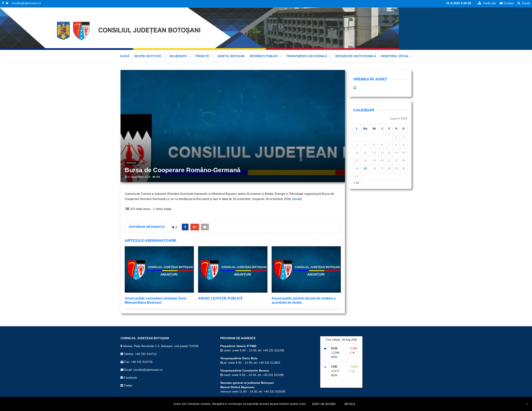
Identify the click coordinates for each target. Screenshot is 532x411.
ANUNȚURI (131, 163)
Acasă (124, 56)
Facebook (130, 377)
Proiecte (202, 56)
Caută (525, 3)
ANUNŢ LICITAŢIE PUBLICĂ (220, 298)
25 (365, 168)
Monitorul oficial (395, 56)
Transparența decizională (306, 56)
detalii (297, 199)
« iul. (356, 182)
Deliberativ (178, 56)
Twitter (128, 385)
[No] (527, 404)
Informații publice (264, 56)
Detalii (349, 404)
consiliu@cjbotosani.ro (26, 3)
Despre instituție (147, 56)
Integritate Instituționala (355, 56)
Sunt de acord (324, 404)
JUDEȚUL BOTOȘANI (231, 56)
